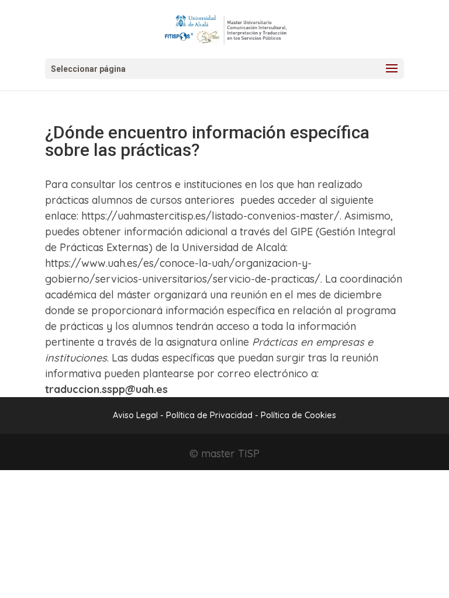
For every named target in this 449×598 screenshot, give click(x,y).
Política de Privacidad (210, 415)
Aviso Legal (135, 415)
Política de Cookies (298, 415)
